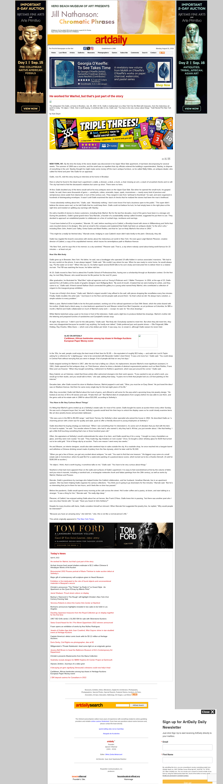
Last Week (63, 53)
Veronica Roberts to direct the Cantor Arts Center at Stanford (75, 603)
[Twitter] (88, 49)
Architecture (123, 690)
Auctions (131, 692)
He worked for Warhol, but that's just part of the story (71, 561)
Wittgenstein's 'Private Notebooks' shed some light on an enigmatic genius (80, 646)
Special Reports (109, 692)
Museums (91, 53)
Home (53, 53)
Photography (133, 690)
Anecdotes (88, 695)
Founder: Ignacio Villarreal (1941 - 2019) (111, 747)
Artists (72, 53)
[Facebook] (84, 49)
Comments (135, 53)
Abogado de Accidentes (111, 734)
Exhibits (95, 690)
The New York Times (85, 519)
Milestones (107, 690)
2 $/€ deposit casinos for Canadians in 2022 (68, 677)
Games (114, 53)
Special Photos (98, 692)
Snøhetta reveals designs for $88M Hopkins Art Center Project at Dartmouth (81, 660)
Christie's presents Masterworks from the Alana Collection (73, 656)
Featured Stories (122, 692)
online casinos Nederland (100, 721)
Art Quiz (96, 695)
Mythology (110, 695)
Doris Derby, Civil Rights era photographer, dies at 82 (72, 642)
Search (144, 53)
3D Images (119, 695)
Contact (153, 53)
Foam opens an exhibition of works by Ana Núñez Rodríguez (75, 626)
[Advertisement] (143, 570)
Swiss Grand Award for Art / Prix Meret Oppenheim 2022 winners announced (81, 623)
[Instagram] (91, 49)
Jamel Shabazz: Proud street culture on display (69, 593)
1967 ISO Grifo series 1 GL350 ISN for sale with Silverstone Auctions (78, 619)
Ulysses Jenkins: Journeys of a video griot (67, 664)
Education (102, 695)
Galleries (81, 53)
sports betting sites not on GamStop (111, 729)
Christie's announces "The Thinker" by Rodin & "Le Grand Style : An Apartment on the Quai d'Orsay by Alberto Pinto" (78, 588)
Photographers (103, 53)
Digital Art (115, 690)
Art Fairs (138, 692)
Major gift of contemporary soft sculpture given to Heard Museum (77, 577)
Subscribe (124, 53)
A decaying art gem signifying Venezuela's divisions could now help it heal (80, 668)
